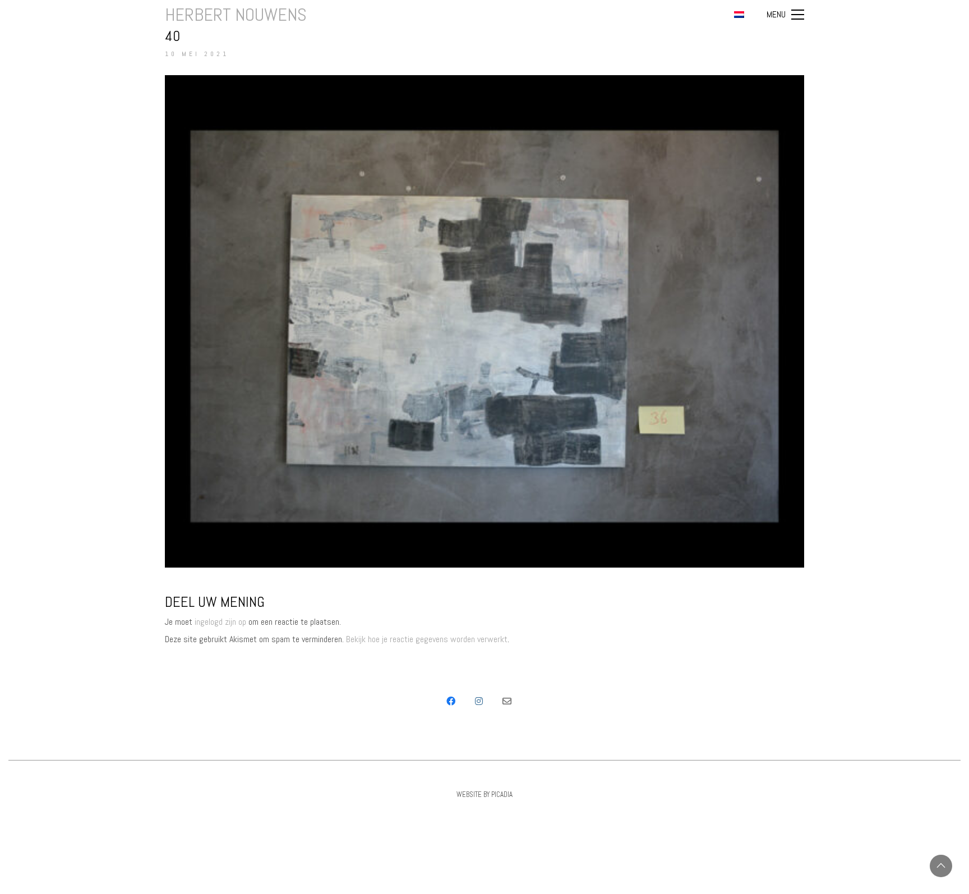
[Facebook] (451, 701)
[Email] (507, 701)
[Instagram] (479, 701)
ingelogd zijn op (220, 622)
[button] (785, 14)
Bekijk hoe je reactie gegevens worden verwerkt (426, 639)
